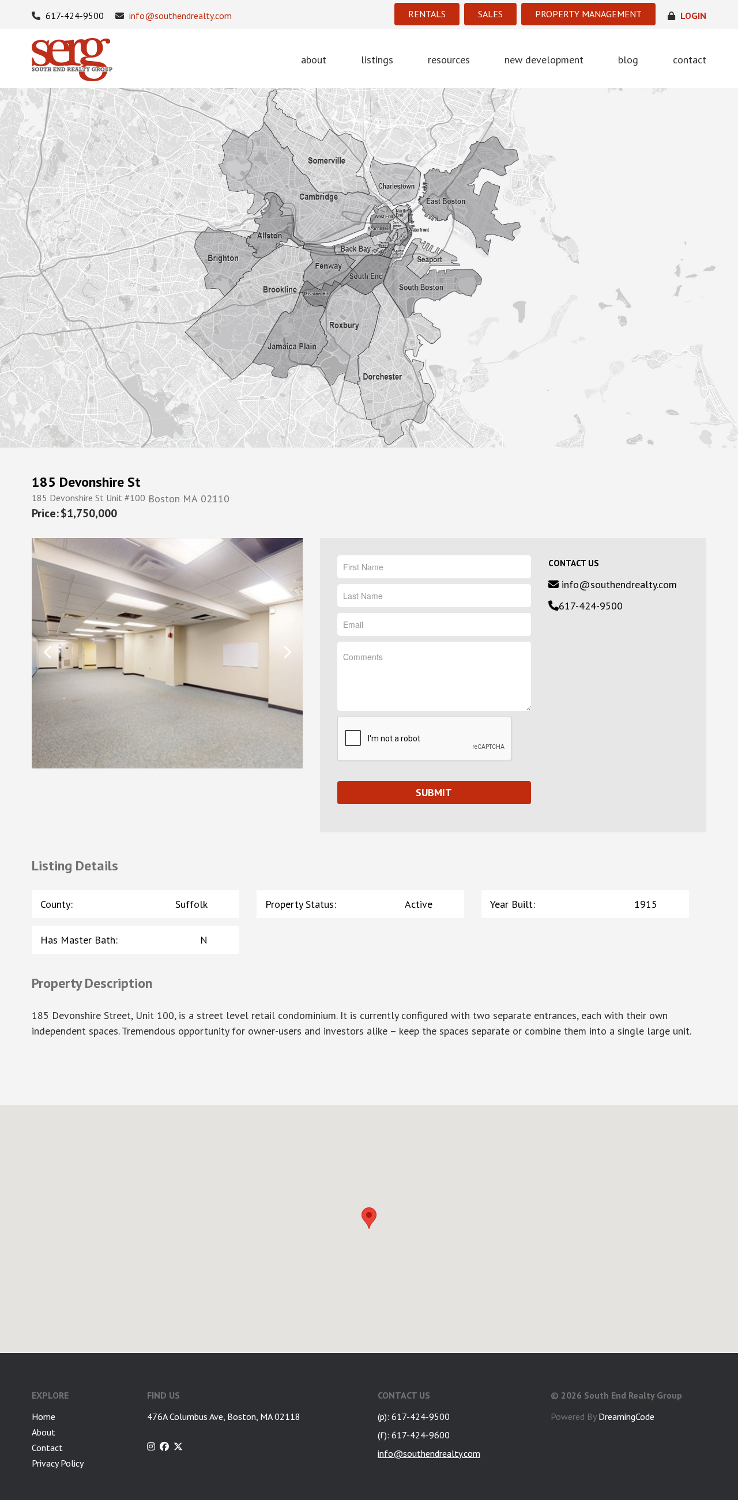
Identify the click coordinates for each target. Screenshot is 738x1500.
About (43, 1432)
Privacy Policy (58, 1463)
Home (43, 1416)
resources (449, 59)
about (313, 59)
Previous (47, 652)
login (692, 15)
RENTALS (427, 14)
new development (543, 59)
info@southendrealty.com (179, 15)
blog (628, 59)
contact (689, 59)
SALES (490, 14)
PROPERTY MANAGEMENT (588, 14)
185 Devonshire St (86, 482)
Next (287, 652)
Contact (47, 1447)
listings (377, 59)
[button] (369, 1218)
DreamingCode (626, 1416)
